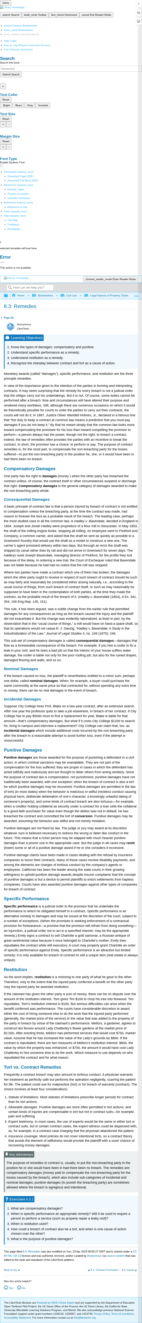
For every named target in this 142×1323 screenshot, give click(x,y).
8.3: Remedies (31, 1251)
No (24, 1288)
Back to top (10, 1270)
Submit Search (11, 74)
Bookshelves (45, 295)
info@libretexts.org (84, 1317)
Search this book (10, 62)
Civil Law (71, 295)
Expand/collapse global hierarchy (8, 295)
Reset (5, 99)
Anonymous (94, 1255)
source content (116, 1255)
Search (9, 288)
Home (21, 295)
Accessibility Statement (17, 1317)
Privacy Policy (102, 1313)
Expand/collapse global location (136, 294)
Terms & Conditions (122, 1313)
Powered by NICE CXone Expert (56, 1302)
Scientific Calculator (18, 198)
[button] (13, 224)
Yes (11, 1288)
